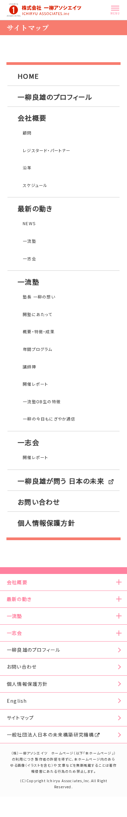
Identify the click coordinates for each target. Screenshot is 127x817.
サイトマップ (20, 717)
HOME (28, 76)
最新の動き (35, 208)
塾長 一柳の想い (39, 296)
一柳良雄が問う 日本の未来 (61, 481)
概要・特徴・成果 (39, 331)
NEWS (29, 223)
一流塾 (29, 241)
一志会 (29, 258)
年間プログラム (37, 349)
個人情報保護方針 (46, 523)
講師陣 (29, 366)
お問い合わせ (39, 502)
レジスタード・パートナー (46, 150)
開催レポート (35, 384)
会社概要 (32, 118)
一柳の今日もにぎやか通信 (49, 419)
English (17, 700)
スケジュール (35, 185)
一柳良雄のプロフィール (55, 97)
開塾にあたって (37, 314)
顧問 (27, 133)
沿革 (27, 167)
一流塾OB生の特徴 (42, 401)
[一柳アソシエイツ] (44, 9)
